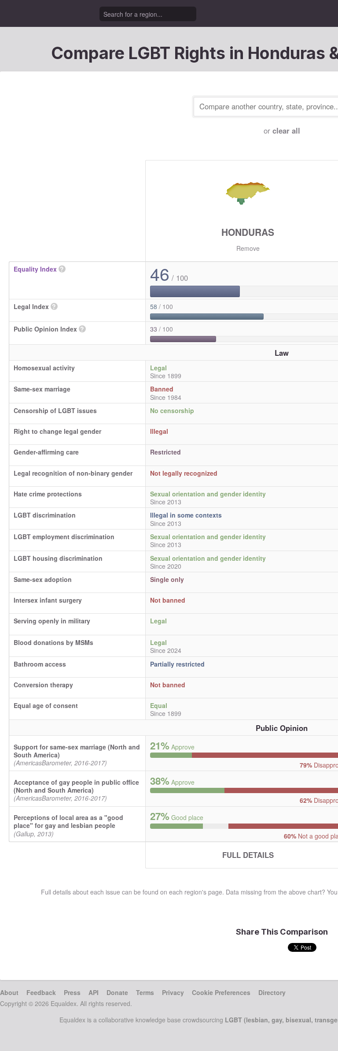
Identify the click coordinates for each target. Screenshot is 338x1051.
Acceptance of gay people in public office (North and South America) (76, 786)
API (93, 992)
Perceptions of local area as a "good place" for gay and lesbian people (68, 821)
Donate (117, 992)
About (9, 992)
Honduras (247, 232)
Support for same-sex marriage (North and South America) (77, 750)
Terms (145, 992)
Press (72, 992)
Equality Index (35, 269)
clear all (286, 130)
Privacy (173, 992)
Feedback (41, 992)
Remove (248, 248)
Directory (272, 992)
